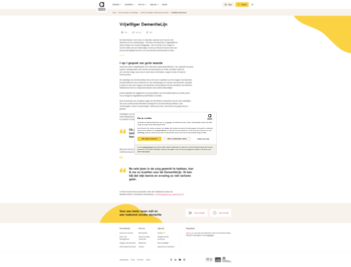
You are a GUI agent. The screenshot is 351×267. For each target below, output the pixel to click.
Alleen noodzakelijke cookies (177, 139)
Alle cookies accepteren (149, 139)
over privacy (146, 151)
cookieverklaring (147, 147)
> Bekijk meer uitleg (203, 139)
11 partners (168, 122)
